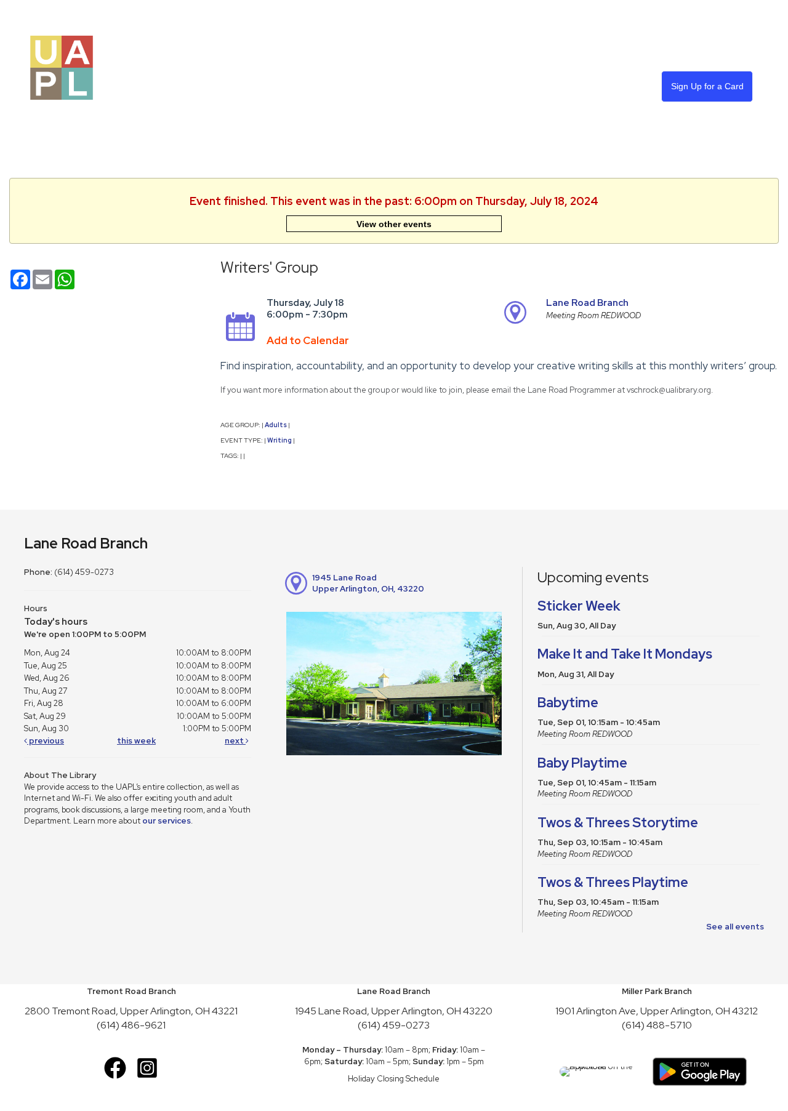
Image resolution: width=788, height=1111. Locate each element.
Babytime (567, 703)
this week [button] (136, 741)
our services (166, 821)
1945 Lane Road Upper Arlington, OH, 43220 (368, 583)
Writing (279, 440)
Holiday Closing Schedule (394, 1078)
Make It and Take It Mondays (624, 654)
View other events (394, 224)
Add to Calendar (308, 340)
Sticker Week (579, 606)
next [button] (235, 741)
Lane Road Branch (587, 303)
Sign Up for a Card (707, 86)
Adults (276, 424)
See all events (735, 926)
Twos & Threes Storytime (617, 823)
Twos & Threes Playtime (612, 882)
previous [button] (45, 741)
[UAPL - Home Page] (61, 67)
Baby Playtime (582, 763)
